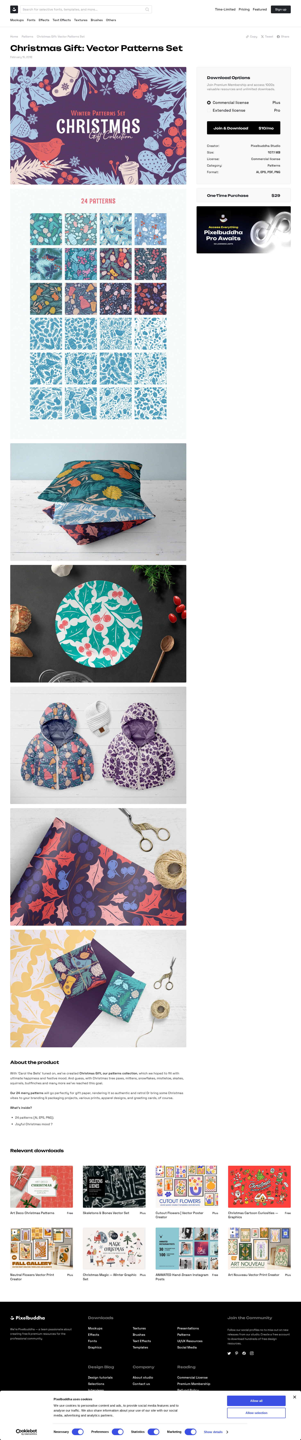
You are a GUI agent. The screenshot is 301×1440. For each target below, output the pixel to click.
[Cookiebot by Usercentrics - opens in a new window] (26, 1432)
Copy (253, 36)
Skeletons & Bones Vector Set (106, 1213)
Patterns (27, 36)
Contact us (141, 1384)
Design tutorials (100, 1377)
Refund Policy (188, 1390)
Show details (213, 1432)
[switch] (117, 1432)
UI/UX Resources (190, 1341)
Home (14, 36)
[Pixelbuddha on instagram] (251, 1353)
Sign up (280, 9)
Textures (80, 20)
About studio (143, 1377)
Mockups (17, 20)
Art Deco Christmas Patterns (32, 1213)
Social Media (187, 1347)
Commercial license (265, 159)
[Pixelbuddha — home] (14, 9)
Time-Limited (225, 9)
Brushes (97, 20)
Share (285, 36)
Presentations (188, 1328)
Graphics (95, 1347)
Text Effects (62, 20)
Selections (96, 1384)
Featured (260, 9)
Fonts (31, 20)
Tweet (269, 36)
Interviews (96, 1390)
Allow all (256, 1401)
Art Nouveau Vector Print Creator (253, 1275)
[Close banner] (294, 1397)
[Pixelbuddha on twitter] (229, 1353)
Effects (44, 20)
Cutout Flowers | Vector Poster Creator (179, 1215)
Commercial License (192, 1377)
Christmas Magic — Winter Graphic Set (109, 1277)
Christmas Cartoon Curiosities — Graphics (253, 1215)
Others (111, 20)
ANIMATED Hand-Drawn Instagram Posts (182, 1277)
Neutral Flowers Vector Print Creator (32, 1277)
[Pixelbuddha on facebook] (244, 1353)
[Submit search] (147, 9)
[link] (159, 1170)
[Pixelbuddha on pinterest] (236, 1353)
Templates (140, 1347)
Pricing (244, 9)
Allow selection (256, 1413)
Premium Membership (193, 1384)
